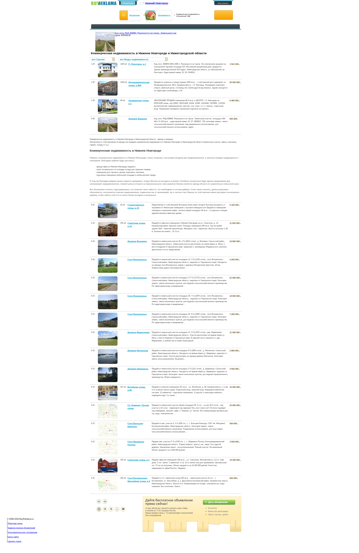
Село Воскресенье (137, 259)
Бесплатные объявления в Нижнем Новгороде (103, 3)
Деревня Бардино (137, 119)
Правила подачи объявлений (21, 528)
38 (123, 509)
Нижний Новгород (156, 3)
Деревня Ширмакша (137, 369)
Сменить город (14, 541)
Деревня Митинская (137, 351)
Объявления (128, 3)
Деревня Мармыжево (138, 332)
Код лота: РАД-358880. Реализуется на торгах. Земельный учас (146, 33)
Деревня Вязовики (137, 241)
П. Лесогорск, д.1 (137, 64)
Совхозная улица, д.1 (138, 460)
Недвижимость (164, 15)
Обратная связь (15, 523)
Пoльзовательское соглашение (22, 532)
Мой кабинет (223, 3)
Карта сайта (13, 537)
